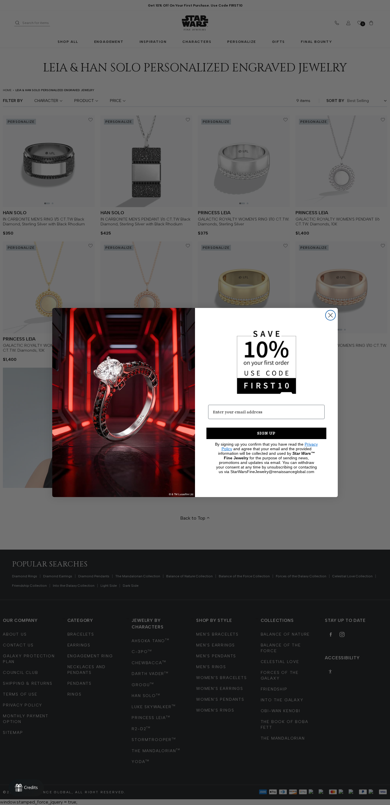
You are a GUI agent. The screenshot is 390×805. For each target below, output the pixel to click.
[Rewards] (26, 787)
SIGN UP (266, 433)
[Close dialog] (330, 315)
